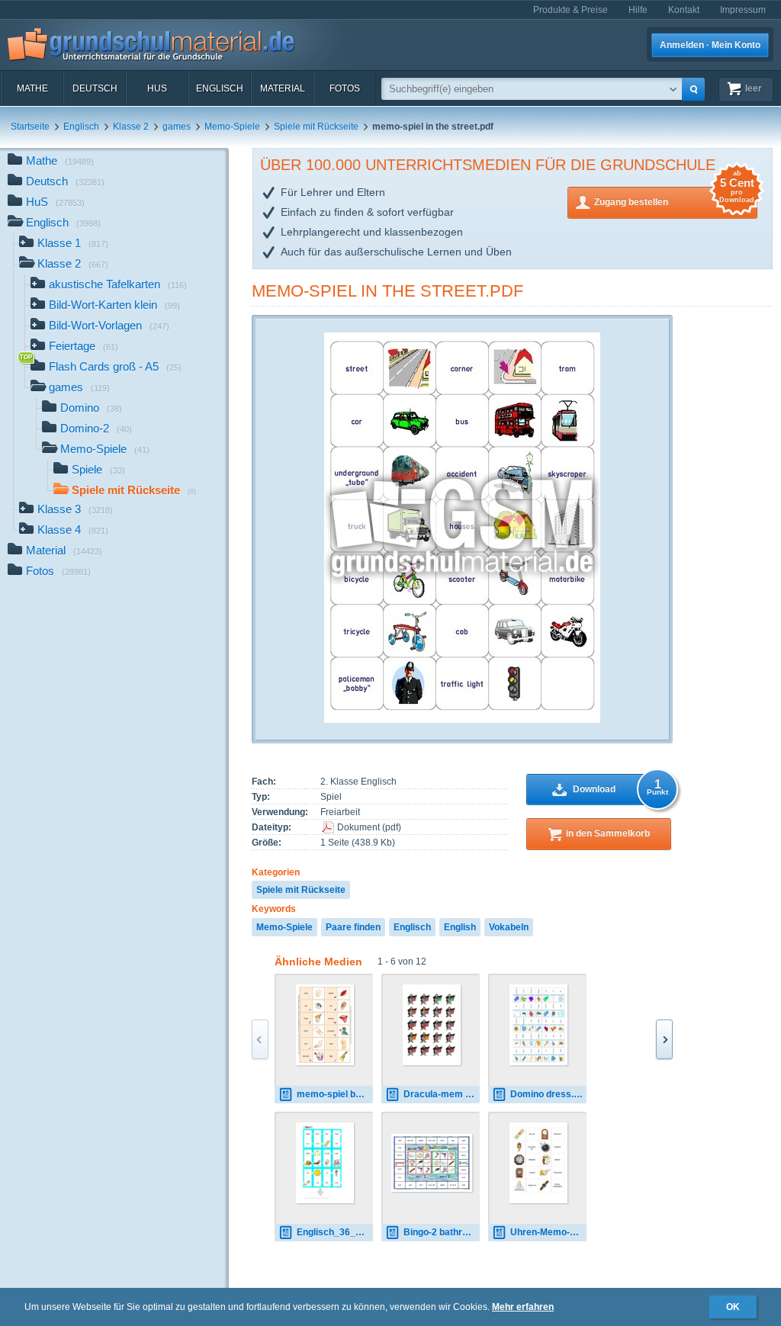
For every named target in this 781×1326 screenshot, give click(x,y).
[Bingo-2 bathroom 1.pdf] (431, 1163)
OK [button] (733, 1307)
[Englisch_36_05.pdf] (325, 1162)
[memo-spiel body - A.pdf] (325, 1024)
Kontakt (683, 10)
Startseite (30, 126)
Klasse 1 (72, 242)
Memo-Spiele (232, 126)
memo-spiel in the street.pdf (387, 290)
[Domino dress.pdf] (538, 1024)
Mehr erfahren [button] (523, 1307)
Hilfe (638, 10)
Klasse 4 (72, 529)
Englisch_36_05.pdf (335, 1232)
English (460, 927)
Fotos (344, 88)
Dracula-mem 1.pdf (441, 1094)
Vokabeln (509, 927)
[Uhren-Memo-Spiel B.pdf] (538, 1162)
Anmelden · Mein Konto (710, 45)
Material (282, 88)
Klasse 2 (131, 126)
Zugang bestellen (674, 197)
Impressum (743, 10)
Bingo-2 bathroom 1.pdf (441, 1232)
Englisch (219, 88)
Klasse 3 (75, 508)
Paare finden (353, 927)
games (176, 126)
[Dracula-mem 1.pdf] (432, 1024)
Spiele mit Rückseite (316, 126)
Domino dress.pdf (548, 1094)
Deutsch (94, 88)
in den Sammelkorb (608, 833)
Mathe (32, 88)
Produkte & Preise (570, 10)
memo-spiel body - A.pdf (335, 1094)
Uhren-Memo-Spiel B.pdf (548, 1232)
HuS (157, 88)
